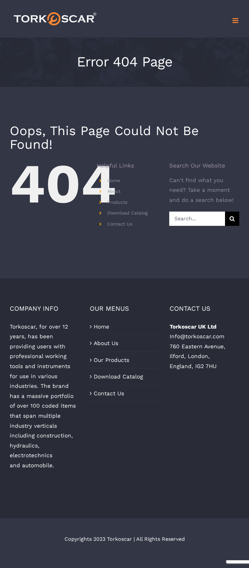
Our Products (111, 360)
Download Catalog (127, 212)
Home (113, 180)
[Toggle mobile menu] (235, 20)
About (114, 191)
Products (117, 202)
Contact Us (119, 223)
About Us (106, 343)
